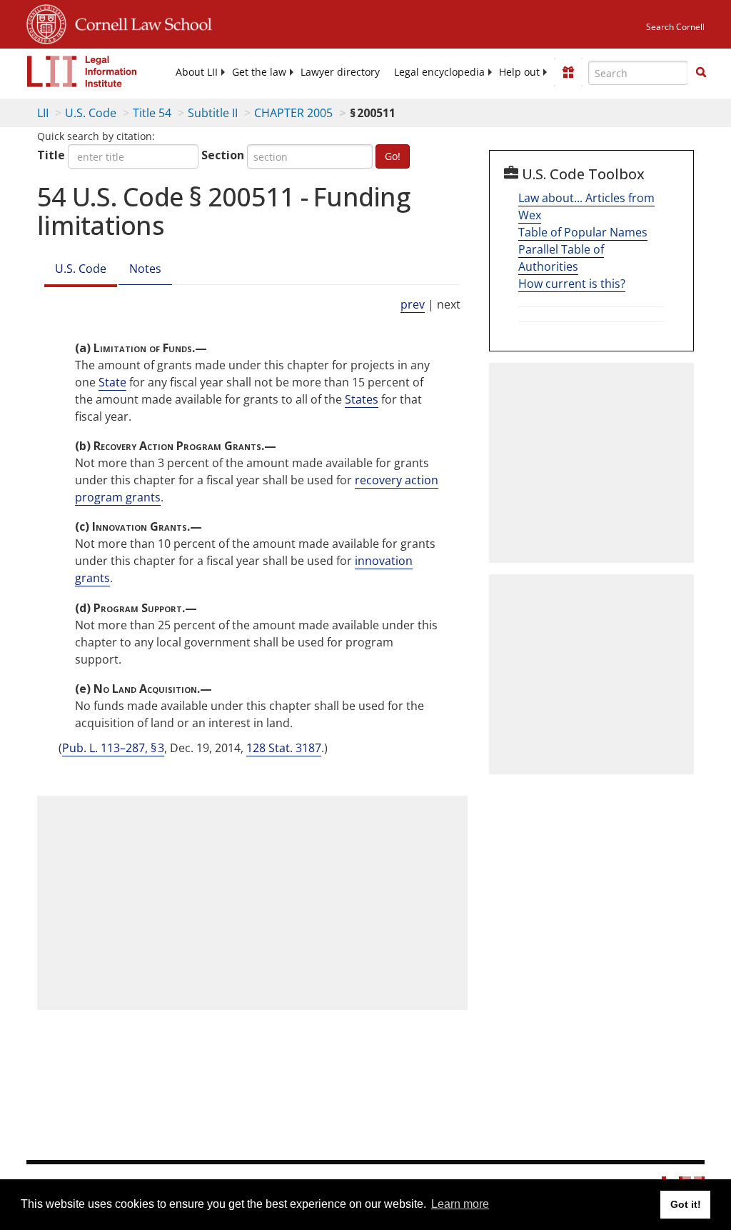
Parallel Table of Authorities (561, 257)
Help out (519, 72)
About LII (197, 72)
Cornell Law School (139, 22)
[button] (701, 72)
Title (51, 155)
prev (412, 304)
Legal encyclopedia (439, 72)
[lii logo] (82, 71)
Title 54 (152, 113)
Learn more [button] (460, 1204)
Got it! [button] (685, 1204)
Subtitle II (213, 113)
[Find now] (701, 72)
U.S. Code (90, 113)
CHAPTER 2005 (293, 113)
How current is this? (571, 283)
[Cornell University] (46, 22)
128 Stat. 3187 (283, 748)
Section (222, 155)
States (361, 399)
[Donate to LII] (568, 72)
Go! (392, 156)
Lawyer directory (340, 72)
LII (43, 113)
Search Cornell (675, 27)
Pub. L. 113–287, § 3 (113, 748)
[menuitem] (196, 72)
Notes (145, 268)
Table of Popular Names (582, 232)
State (112, 382)
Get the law (259, 72)
